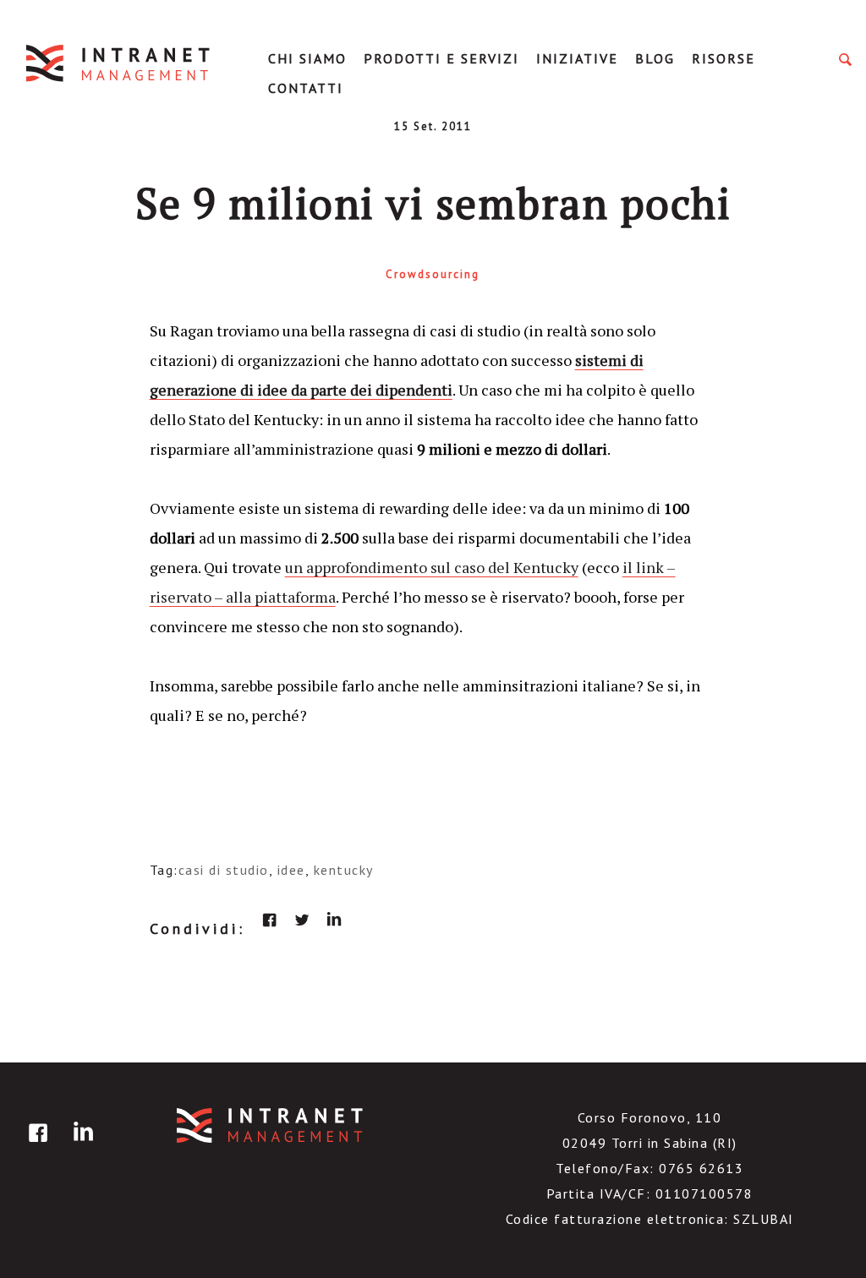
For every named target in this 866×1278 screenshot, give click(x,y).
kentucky (344, 869)
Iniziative (577, 58)
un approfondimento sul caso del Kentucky (431, 567)
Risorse (723, 58)
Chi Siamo (307, 58)
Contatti (305, 87)
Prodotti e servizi (441, 58)
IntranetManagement (119, 63)
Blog (655, 58)
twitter (302, 919)
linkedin (334, 919)
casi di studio (223, 869)
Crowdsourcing (433, 274)
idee (291, 869)
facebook (269, 919)
